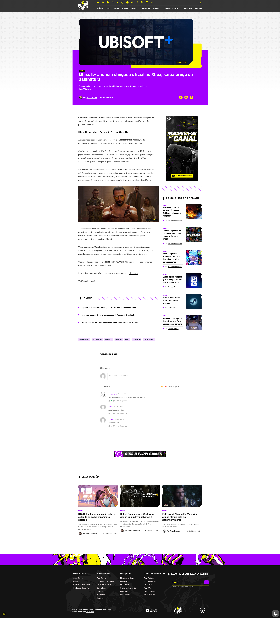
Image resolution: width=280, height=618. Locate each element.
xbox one (136, 339)
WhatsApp (101, 595)
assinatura (84, 339)
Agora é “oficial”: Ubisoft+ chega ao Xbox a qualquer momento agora (109, 307)
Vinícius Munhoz (174, 287)
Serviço (108, 339)
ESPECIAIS (156, 8)
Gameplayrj (101, 588)
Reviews (108, 8)
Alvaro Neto (172, 308)
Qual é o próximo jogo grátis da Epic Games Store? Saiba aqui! (172, 279)
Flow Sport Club (150, 581)
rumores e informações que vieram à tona (107, 117)
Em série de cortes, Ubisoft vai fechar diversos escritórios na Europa (110, 323)
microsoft (97, 339)
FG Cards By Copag (171, 8)
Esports (125, 8)
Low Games (146, 8)
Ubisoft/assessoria (88, 281)
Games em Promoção (128, 588)
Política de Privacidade (82, 585)
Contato (76, 581)
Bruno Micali (92, 97)
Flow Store (188, 8)
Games (116, 8)
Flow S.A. (147, 588)
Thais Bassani (173, 328)
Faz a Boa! (124, 591)
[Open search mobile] (199, 2)
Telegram (100, 598)
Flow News (148, 585)
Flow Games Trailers (104, 585)
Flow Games (101, 578)
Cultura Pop (135, 8)
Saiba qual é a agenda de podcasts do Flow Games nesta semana (172, 321)
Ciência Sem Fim (150, 591)
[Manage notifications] (4, 614)
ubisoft (118, 339)
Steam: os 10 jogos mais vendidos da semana (171, 300)
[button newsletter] (206, 582)
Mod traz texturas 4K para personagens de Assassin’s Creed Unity (108, 315)
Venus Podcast (149, 595)
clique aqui (133, 273)
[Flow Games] (83, 5)
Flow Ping (198, 8)
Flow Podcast (149, 578)
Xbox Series (149, 339)
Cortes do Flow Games (105, 581)
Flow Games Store (127, 578)
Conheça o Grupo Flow (81, 588)
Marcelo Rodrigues (175, 220)
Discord (100, 591)
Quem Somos (78, 578)
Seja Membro (125, 595)
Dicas (165, 205)
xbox (127, 339)
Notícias (100, 8)
